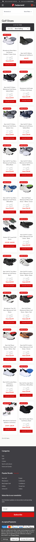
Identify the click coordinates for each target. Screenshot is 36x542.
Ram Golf (4, 478)
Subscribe (18, 515)
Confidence (22, 483)
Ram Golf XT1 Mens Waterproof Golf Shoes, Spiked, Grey (9, 126)
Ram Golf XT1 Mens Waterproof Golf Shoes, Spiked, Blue (26, 126)
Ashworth (4, 488)
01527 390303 (31, 1)
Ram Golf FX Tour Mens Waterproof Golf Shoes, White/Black (9, 162)
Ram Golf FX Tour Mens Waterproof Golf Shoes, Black (9, 273)
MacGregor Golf (6, 483)
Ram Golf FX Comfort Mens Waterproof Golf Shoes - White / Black (26, 273)
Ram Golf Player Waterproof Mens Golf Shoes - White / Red (9, 347)
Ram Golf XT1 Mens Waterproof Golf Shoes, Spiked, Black (9, 89)
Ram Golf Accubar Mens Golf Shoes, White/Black (9, 383)
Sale (3, 456)
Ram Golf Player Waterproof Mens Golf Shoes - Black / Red (26, 310)
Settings (5, 539)
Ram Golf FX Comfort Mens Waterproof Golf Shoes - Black (26, 236)
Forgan (20, 478)
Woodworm (5, 481)
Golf (3, 458)
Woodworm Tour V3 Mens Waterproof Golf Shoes (9, 310)
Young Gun (22, 486)
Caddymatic (22, 481)
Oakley (20, 488)
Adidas (4, 486)
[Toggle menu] (5, 5)
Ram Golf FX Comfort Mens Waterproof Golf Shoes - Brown (26, 347)
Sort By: (10, 29)
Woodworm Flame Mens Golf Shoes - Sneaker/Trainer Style (9, 52)
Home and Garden (7, 466)
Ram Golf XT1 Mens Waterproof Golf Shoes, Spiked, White (26, 162)
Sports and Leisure (7, 464)
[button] (18, 11)
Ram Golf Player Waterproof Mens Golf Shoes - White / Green (26, 199)
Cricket (4, 461)
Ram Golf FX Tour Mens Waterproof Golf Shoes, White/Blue (9, 199)
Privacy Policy (15, 535)
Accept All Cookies (27, 539)
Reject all (15, 539)
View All (16, 473)
